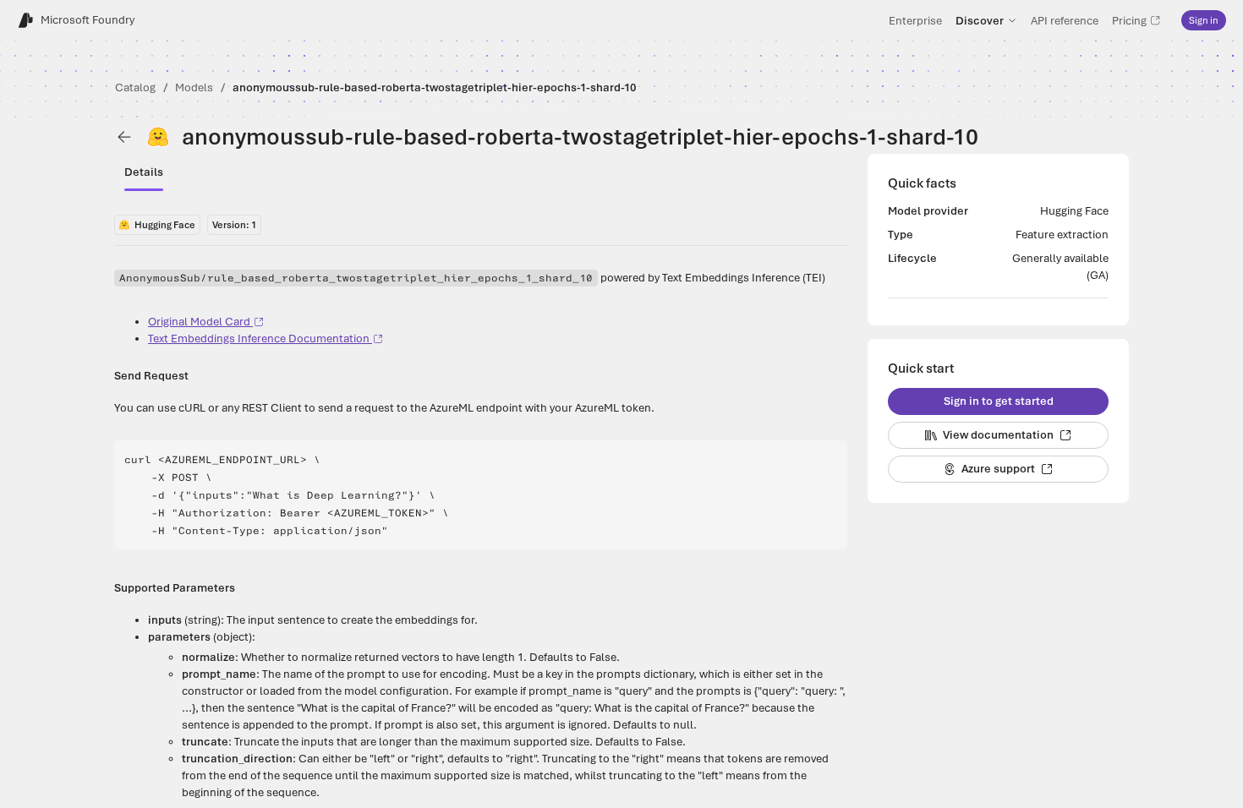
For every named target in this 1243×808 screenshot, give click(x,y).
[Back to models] (124, 137)
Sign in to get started (999, 401)
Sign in (1203, 20)
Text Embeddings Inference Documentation (259, 338)
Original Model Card (199, 321)
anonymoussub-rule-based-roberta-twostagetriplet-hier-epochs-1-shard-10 (434, 87)
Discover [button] (980, 20)
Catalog (135, 87)
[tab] (143, 172)
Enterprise (915, 20)
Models (194, 87)
